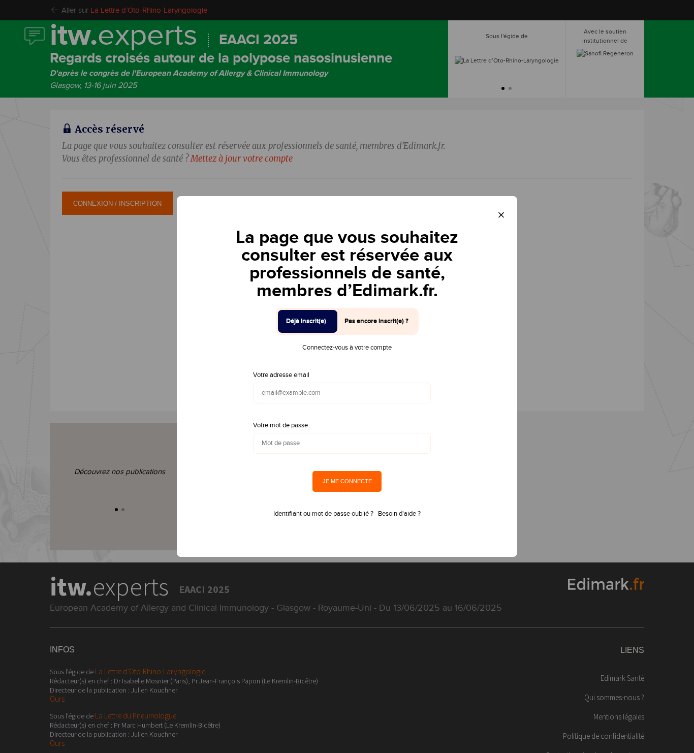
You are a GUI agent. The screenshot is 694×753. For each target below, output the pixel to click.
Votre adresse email (281, 375)
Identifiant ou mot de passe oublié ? (323, 514)
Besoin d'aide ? (399, 514)
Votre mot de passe (280, 425)
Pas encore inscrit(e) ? (376, 321)
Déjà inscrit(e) (306, 321)
